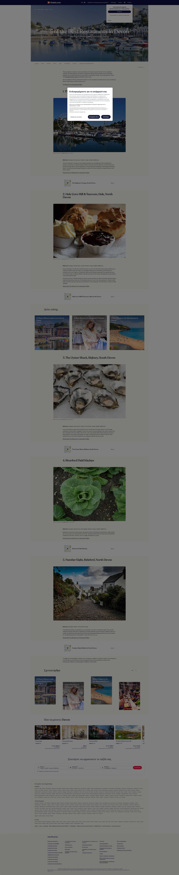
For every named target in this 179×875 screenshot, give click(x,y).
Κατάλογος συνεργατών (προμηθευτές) (77, 111)
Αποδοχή (106, 117)
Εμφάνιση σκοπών (76, 117)
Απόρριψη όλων (94, 117)
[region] (90, 104)
